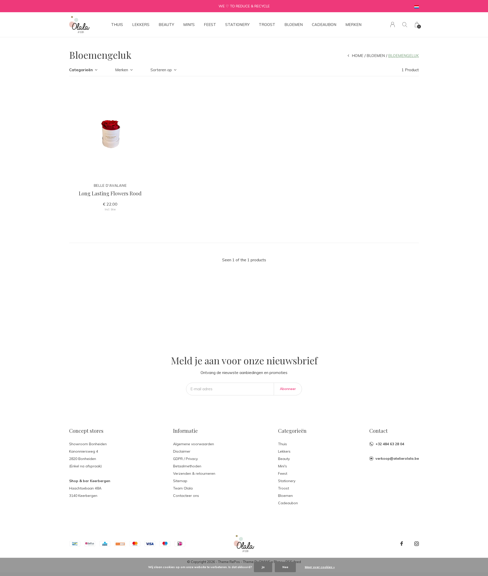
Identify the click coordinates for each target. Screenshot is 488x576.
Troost (267, 24)
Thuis (117, 24)
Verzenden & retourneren (194, 473)
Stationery (237, 24)
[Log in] (392, 24)
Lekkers (140, 24)
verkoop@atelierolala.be (397, 458)
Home (357, 55)
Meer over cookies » (320, 567)
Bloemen (293, 24)
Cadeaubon (324, 24)
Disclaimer (181, 451)
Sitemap (180, 481)
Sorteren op (161, 69)
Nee (285, 567)
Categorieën (81, 69)
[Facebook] (401, 544)
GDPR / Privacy (185, 458)
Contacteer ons (186, 495)
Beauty (166, 24)
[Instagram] (416, 544)
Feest (210, 24)
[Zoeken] (404, 24)
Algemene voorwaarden (193, 444)
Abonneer (288, 388)
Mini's (189, 24)
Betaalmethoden (187, 466)
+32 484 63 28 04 (389, 444)
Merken (353, 24)
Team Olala (183, 488)
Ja (263, 567)
